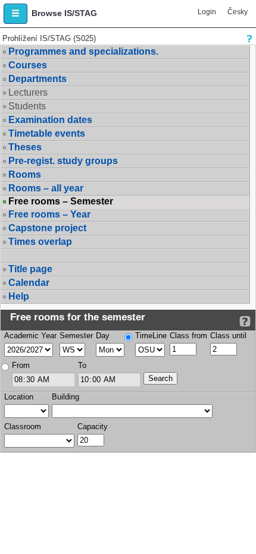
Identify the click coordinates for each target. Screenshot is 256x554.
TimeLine (151, 335)
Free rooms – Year (49, 214)
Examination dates (50, 120)
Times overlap (40, 242)
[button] (15, 14)
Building (65, 396)
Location (18, 396)
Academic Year (30, 335)
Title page (30, 269)
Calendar (28, 283)
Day (103, 335)
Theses (25, 147)
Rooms (24, 174)
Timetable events (46, 133)
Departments (37, 79)
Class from (188, 335)
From (21, 365)
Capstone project (47, 228)
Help (18, 296)
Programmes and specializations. (83, 51)
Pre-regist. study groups (63, 161)
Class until (228, 335)
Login (207, 12)
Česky (237, 12)
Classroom (22, 426)
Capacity (92, 426)
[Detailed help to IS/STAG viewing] (245, 321)
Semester (76, 335)
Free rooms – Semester (60, 201)
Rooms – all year (45, 188)
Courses (27, 65)
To (82, 365)
